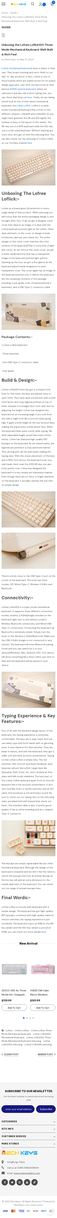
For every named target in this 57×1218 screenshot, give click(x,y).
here (29, 97)
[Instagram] (19, 1182)
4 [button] (33, 1018)
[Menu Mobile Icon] (3, 4)
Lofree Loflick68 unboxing (38, 1044)
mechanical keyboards (20, 68)
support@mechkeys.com (27, 1173)
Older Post (11, 1054)
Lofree (5, 68)
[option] (14, 981)
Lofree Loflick (24, 105)
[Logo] (18, 4)
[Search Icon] (32, 4)
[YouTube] (27, 1182)
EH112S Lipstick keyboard (23, 89)
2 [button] (27, 1018)
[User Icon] (40, 4)
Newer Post (45, 1054)
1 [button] (24, 1018)
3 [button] (30, 1018)
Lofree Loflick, (23, 1030)
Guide (14, 12)
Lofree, (10, 1030)
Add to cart (14, 1007)
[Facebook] (5, 1182)
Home (5, 12)
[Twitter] (12, 1182)
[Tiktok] (34, 1182)
